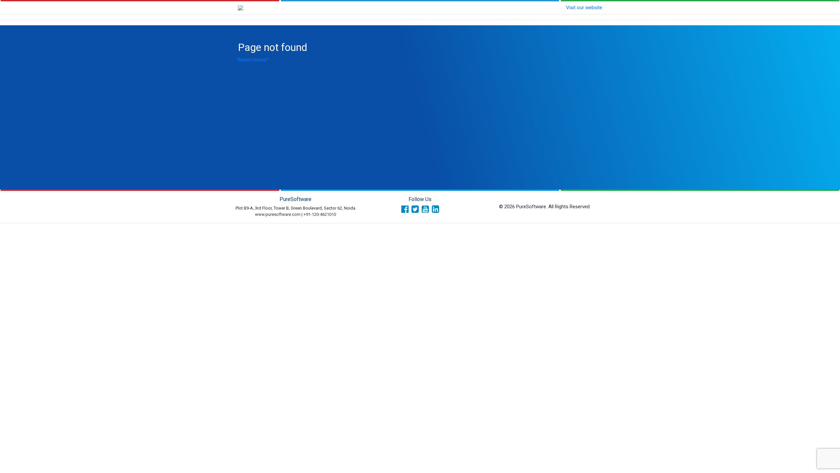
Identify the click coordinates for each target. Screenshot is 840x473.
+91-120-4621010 (320, 214)
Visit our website (584, 8)
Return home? (253, 60)
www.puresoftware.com (278, 214)
